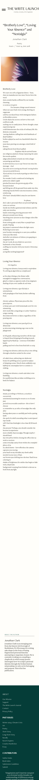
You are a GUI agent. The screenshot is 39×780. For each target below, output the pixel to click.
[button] (4, 10)
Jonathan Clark (12, 640)
